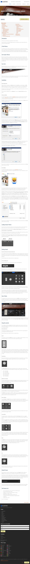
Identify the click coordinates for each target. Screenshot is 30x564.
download (13, 96)
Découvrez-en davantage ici (4, 560)
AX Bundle (3, 513)
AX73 (2, 514)
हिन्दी (8, 554)
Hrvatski (9, 548)
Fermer (22, 562)
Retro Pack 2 (3, 515)
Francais (3, 546)
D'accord (26, 562)
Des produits (13, 1)
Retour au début (26, 502)
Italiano (3, 547)
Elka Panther (3, 518)
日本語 (2, 548)
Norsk (8, 547)
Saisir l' (3, 531)
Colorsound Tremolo (4, 520)
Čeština (9, 552)
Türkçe (3, 554)
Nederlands (9, 550)
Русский (3, 551)
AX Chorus (3, 521)
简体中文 (3, 552)
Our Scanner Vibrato (4, 26)
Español (3, 549)
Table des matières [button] (3, 23)
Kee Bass (3, 516)
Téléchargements (26, 1)
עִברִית (8, 549)
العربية (2, 553)
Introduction (3, 24)
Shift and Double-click (19, 26)
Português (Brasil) (4, 550)
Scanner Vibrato (18, 1)
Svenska (9, 546)
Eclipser (3, 522)
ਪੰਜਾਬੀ (8, 555)
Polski (8, 551)
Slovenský (9, 553)
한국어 (2, 555)
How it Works (17, 24)
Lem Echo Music (4, 517)
